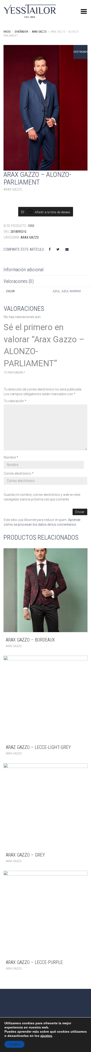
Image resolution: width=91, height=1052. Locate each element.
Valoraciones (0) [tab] (19, 281)
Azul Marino (71, 291)
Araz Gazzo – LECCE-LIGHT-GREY (38, 747)
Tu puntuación (14, 372)
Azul (56, 291)
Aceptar (14, 1044)
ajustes (46, 1036)
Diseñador (21, 31)
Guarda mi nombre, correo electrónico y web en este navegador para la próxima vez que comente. (42, 497)
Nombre (11, 457)
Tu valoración (15, 401)
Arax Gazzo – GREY (25, 855)
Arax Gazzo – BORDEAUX (30, 640)
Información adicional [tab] (24, 269)
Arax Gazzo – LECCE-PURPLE (34, 962)
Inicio (7, 31)
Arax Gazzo (39, 31)
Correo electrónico (19, 473)
